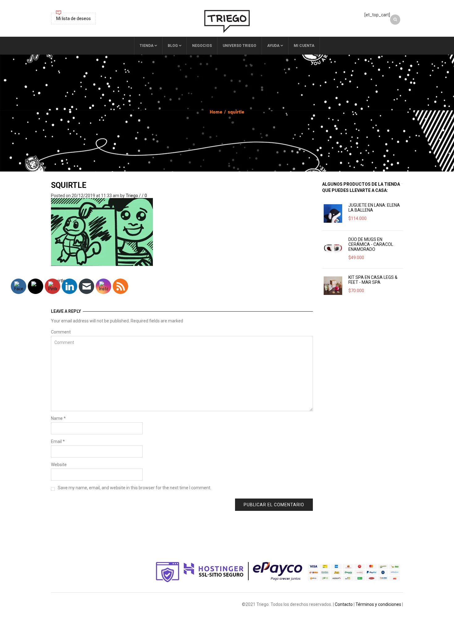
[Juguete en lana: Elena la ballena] (333, 213)
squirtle (68, 185)
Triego (132, 195)
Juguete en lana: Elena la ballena (374, 208)
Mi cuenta (304, 45)
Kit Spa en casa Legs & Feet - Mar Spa (372, 280)
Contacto (344, 604)
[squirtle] (102, 231)
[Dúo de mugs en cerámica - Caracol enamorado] (333, 248)
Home (216, 112)
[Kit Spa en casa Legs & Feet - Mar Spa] (333, 285)
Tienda (146, 45)
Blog (173, 45)
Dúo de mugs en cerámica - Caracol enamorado (370, 244)
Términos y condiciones (378, 604)
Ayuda (273, 45)
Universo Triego (239, 45)
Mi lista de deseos (73, 18)
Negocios (202, 45)
